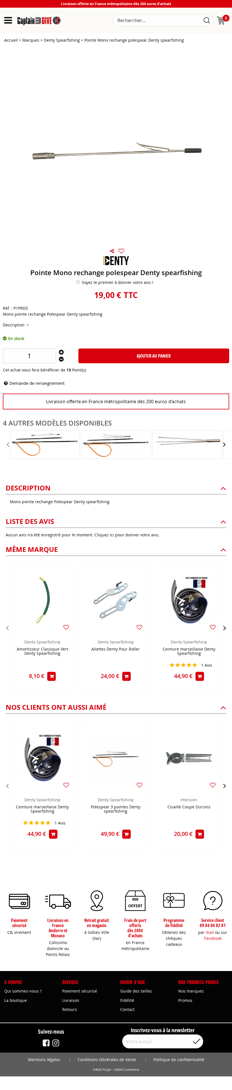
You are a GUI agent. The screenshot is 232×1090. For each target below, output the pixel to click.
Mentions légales (44, 1059)
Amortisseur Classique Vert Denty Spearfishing (42, 651)
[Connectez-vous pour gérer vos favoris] (121, 251)
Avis (206, 665)
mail (210, 932)
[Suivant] (224, 628)
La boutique (15, 1000)
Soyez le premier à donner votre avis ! (117, 282)
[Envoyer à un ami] (112, 251)
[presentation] (8, 444)
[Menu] (8, 20)
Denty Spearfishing (42, 642)
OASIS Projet (102, 1070)
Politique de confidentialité (178, 1059)
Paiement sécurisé (79, 991)
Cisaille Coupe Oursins (188, 807)
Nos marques (191, 991)
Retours (69, 1009)
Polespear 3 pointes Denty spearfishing (115, 809)
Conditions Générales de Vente (107, 1059)
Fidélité (127, 1000)
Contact (127, 1009)
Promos (185, 1000)
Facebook (213, 938)
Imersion (189, 799)
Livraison (70, 1000)
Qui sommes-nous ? (23, 991)
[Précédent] (7, 628)
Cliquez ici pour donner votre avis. (127, 534)
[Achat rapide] (51, 676)
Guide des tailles (136, 991)
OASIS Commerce (126, 1070)
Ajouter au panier (154, 356)
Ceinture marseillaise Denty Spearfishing (189, 651)
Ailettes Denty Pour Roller (115, 649)
